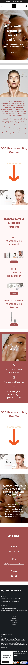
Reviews (14, 618)
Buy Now (14, 262)
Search (14, 616)
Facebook (13, 601)
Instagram (7, 601)
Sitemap (14, 624)
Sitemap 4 (14, 631)
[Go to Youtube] (15, 656)
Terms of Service (14, 620)
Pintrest (17, 601)
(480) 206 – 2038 (14, 552)
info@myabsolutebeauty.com (14, 564)
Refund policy (14, 622)
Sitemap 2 (14, 626)
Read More (14, 52)
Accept (5, 662)
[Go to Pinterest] (17, 656)
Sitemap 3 (14, 628)
